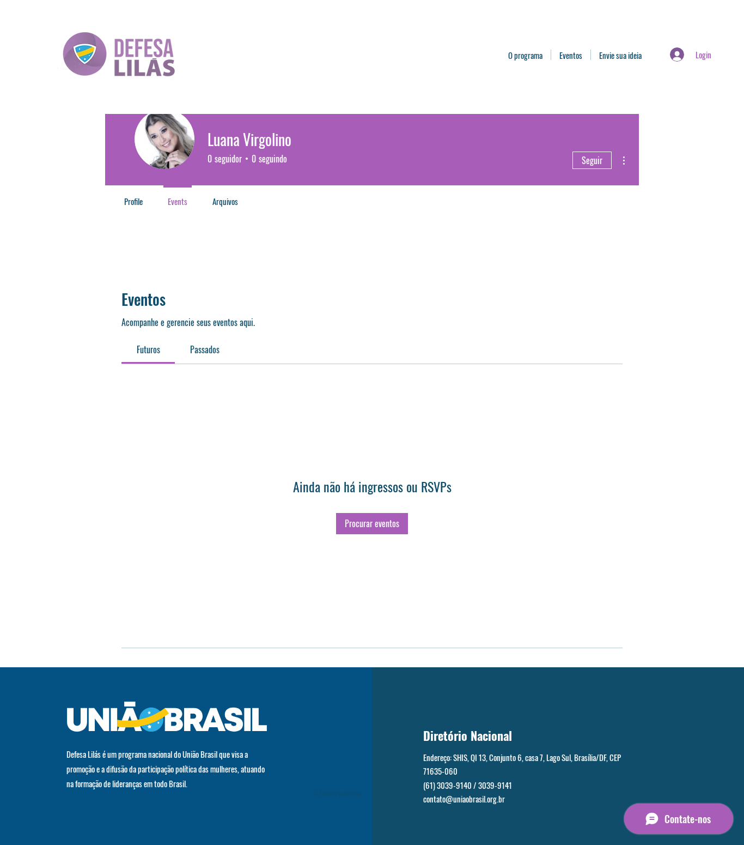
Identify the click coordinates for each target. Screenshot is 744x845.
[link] (148, 349)
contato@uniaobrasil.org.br (464, 799)
